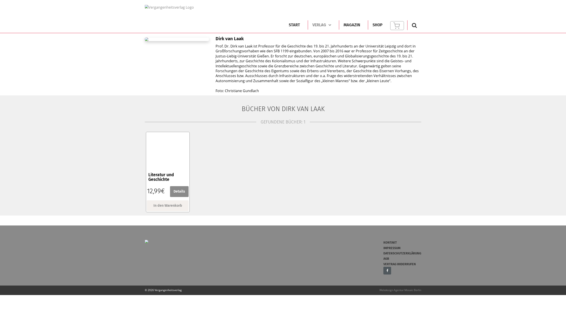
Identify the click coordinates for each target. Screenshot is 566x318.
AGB (386, 259)
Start (294, 25)
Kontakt (390, 242)
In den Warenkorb (167, 205)
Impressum (391, 248)
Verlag (319, 25)
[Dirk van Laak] (173, 7)
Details (179, 191)
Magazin (352, 25)
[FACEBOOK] (387, 270)
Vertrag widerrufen (399, 264)
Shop (377, 25)
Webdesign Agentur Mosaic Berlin (400, 290)
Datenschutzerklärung (402, 253)
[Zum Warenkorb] (397, 25)
